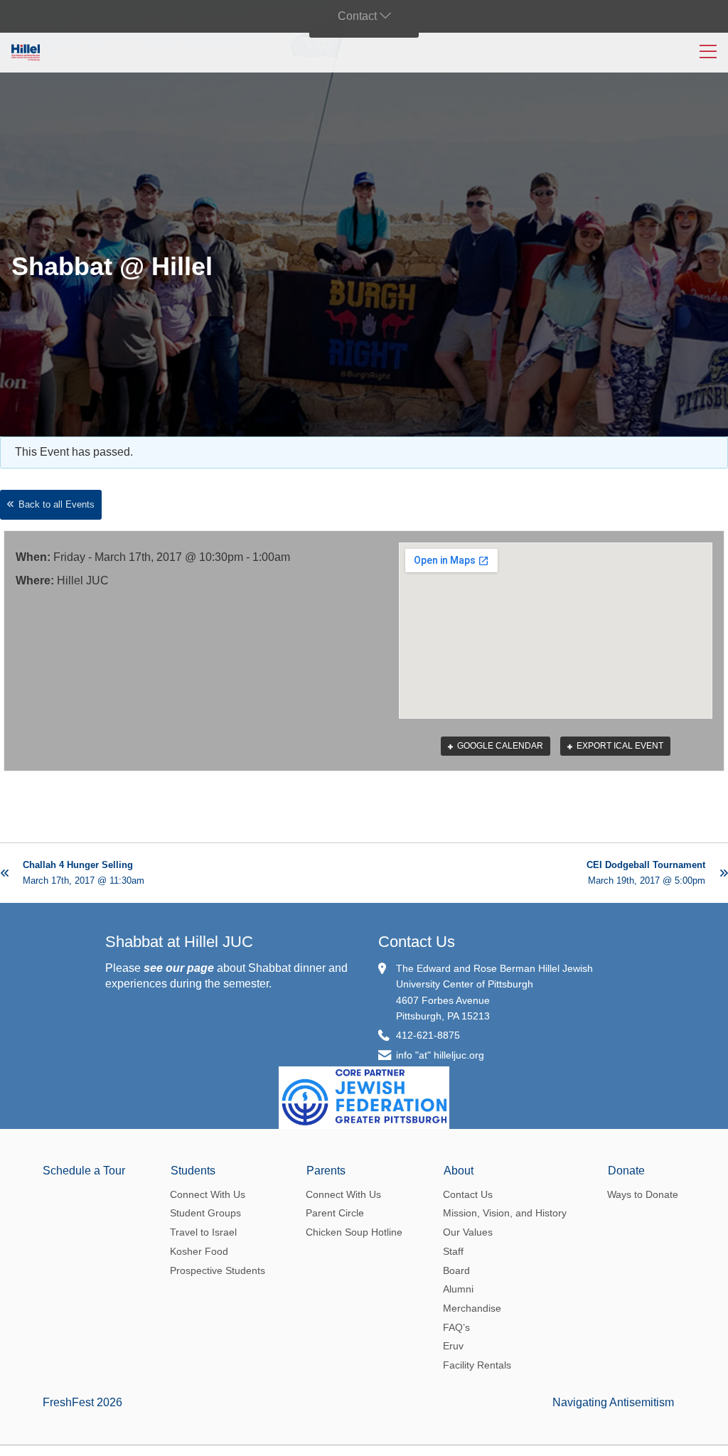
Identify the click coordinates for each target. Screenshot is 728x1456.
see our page (179, 968)
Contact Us (416, 942)
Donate (626, 1171)
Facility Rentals (477, 1365)
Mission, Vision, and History (505, 1213)
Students (193, 1171)
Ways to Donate (642, 1194)
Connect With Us (207, 1194)
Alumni (458, 1289)
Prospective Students (217, 1270)
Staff (453, 1251)
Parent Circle (335, 1213)
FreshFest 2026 (82, 1402)
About (458, 1171)
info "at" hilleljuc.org (440, 1055)
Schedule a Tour (84, 1171)
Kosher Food (199, 1251)
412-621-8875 (428, 1035)
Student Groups (205, 1213)
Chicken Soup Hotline (354, 1232)
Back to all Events (56, 504)
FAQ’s (456, 1327)
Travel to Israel (203, 1232)
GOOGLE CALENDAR (499, 746)
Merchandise (472, 1308)
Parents (326, 1171)
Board (456, 1270)
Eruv (453, 1345)
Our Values (468, 1232)
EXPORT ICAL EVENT (618, 746)
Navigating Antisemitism (613, 1402)
